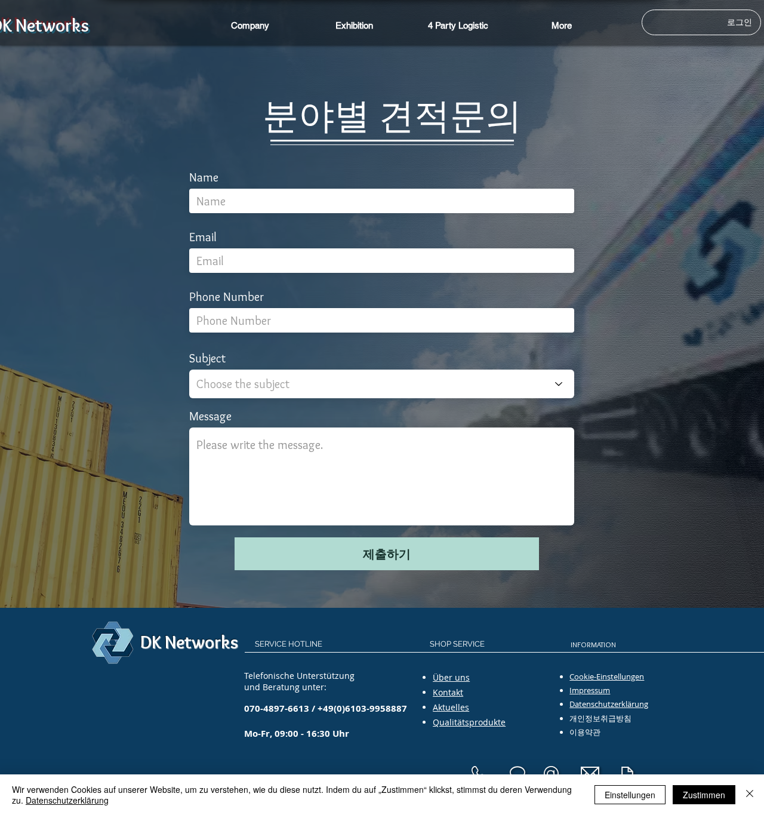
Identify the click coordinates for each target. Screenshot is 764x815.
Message (210, 416)
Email (203, 237)
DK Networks (189, 642)
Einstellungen (630, 795)
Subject (207, 358)
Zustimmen (704, 795)
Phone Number (226, 297)
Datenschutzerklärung (67, 800)
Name (203, 177)
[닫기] (750, 794)
